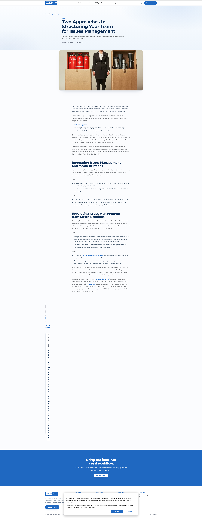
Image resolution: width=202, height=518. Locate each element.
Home (47, 14)
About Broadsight (144, 495)
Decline (130, 511)
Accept (117, 511)
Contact (141, 497)
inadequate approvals (81, 125)
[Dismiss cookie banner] (135, 496)
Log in (141, 3)
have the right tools (102, 279)
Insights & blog (54, 14)
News (63, 18)
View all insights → (47, 327)
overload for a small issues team (92, 255)
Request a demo (150, 3)
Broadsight (91, 284)
